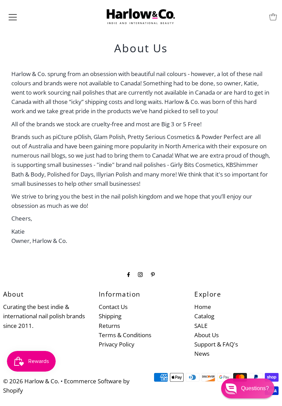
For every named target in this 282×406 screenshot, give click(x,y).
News (201, 353)
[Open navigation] (12, 16)
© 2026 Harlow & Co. (31, 381)
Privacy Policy (116, 344)
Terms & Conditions (125, 335)
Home (202, 307)
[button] (247, 388)
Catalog (204, 316)
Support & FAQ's (216, 344)
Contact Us (113, 307)
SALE (200, 326)
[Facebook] (128, 274)
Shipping (110, 316)
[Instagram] (140, 274)
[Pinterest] (153, 274)
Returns (109, 326)
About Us (206, 335)
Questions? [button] (255, 388)
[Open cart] (273, 16)
